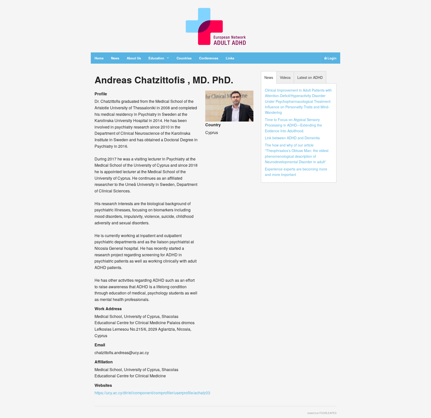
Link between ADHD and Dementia (292, 137)
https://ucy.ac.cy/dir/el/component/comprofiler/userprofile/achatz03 (152, 393)
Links (230, 58)
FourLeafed (328, 413)
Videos (285, 77)
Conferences (208, 58)
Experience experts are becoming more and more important (296, 171)
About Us (134, 58)
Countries (184, 58)
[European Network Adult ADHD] (215, 25)
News (115, 58)
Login (331, 58)
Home (99, 58)
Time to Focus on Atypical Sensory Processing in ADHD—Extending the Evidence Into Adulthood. (293, 125)
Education (156, 58)
